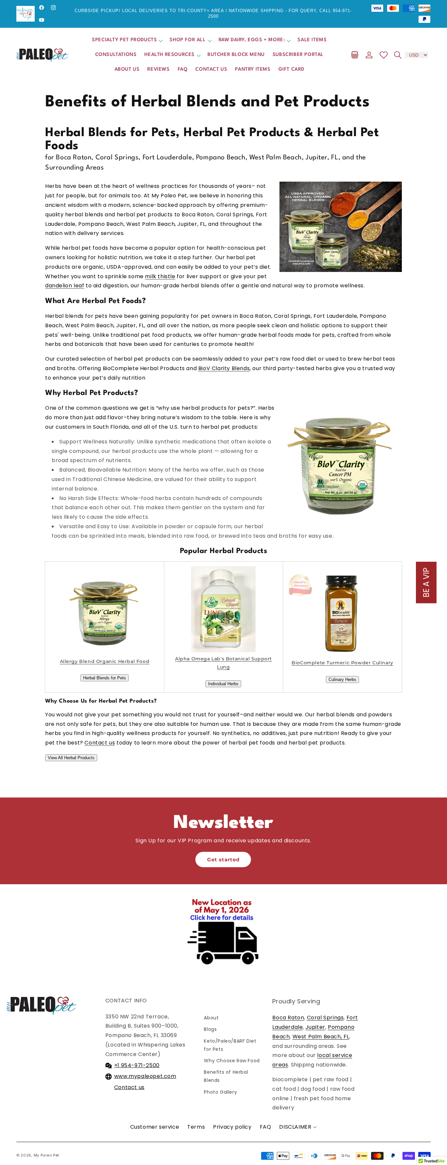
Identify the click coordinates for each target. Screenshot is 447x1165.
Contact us (129, 1087)
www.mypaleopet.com (145, 1076)
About (211, 1017)
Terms (196, 1127)
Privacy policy (232, 1127)
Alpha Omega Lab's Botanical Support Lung (223, 663)
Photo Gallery (220, 1092)
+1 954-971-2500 (137, 1065)
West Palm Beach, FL (321, 1036)
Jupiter (315, 1027)
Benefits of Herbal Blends (226, 1076)
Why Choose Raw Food (231, 1060)
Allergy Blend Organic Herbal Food (105, 661)
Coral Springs (325, 1017)
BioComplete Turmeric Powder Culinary (342, 663)
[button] (127, 40)
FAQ (265, 1127)
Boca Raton (288, 1017)
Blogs (210, 1029)
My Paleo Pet (46, 1155)
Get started (223, 859)
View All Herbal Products (71, 757)
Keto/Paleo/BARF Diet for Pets (231, 1045)
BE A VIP (426, 583)
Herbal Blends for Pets (104, 677)
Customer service (154, 1127)
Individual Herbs (223, 683)
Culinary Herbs (342, 679)
